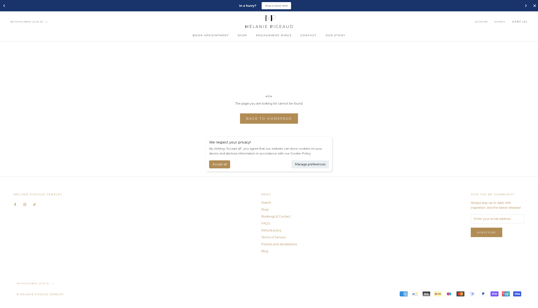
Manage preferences (310, 164)
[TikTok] (34, 204)
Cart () (519, 21)
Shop (242, 35)
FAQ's (265, 223)
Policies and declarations (279, 244)
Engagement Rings (273, 35)
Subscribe (486, 232)
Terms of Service (273, 237)
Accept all (219, 164)
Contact (308, 35)
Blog (264, 251)
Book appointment (211, 35)
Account (481, 21)
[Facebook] (15, 204)
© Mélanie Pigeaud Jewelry (40, 294)
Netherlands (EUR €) (27, 21)
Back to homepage (269, 119)
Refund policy (271, 230)
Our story (335, 35)
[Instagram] (24, 204)
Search (499, 21)
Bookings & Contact (276, 216)
